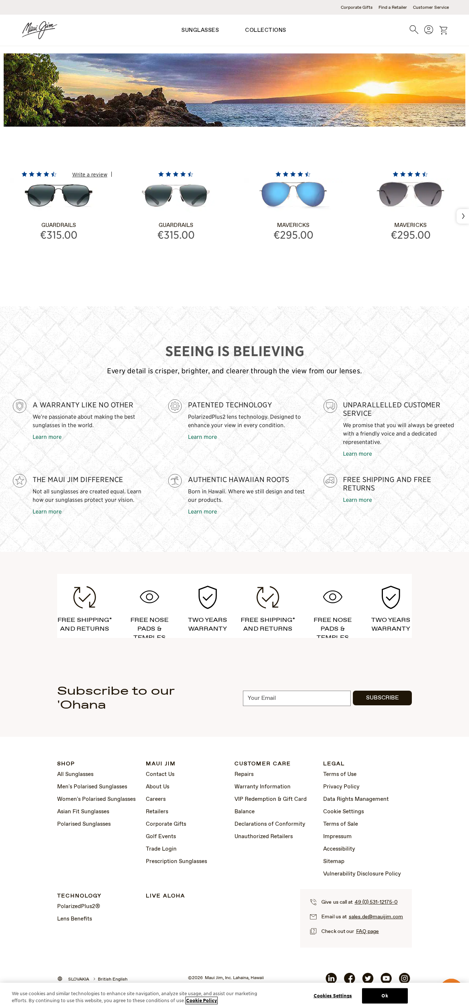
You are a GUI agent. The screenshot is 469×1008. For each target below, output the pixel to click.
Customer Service (431, 8)
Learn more (47, 436)
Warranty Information (262, 787)
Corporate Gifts (357, 8)
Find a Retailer (392, 8)
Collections (265, 30)
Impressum (337, 836)
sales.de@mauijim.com (376, 917)
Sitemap (333, 861)
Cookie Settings (343, 811)
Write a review (89, 174)
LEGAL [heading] (334, 764)
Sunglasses (200, 30)
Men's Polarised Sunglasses (92, 787)
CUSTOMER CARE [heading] (262, 764)
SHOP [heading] (66, 764)
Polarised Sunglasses (84, 824)
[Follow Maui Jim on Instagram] (404, 981)
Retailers (157, 811)
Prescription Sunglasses (176, 861)
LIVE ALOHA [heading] (165, 896)
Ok (384, 996)
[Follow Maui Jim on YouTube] (386, 981)
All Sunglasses (75, 774)
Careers (156, 799)
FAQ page (367, 931)
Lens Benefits (74, 919)
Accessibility (339, 849)
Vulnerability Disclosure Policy (362, 874)
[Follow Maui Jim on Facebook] (349, 981)
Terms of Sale (340, 824)
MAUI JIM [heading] (161, 764)
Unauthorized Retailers (263, 836)
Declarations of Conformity (269, 824)
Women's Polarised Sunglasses (96, 799)
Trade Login (161, 849)
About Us (157, 787)
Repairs (244, 774)
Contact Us (160, 774)
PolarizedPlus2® (78, 906)
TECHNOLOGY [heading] (79, 896)
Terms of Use (340, 774)
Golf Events (161, 836)
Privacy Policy (341, 787)
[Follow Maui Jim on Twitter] (367, 981)
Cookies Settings (333, 996)
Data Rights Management (356, 799)
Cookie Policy (201, 1000)
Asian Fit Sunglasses (83, 811)
